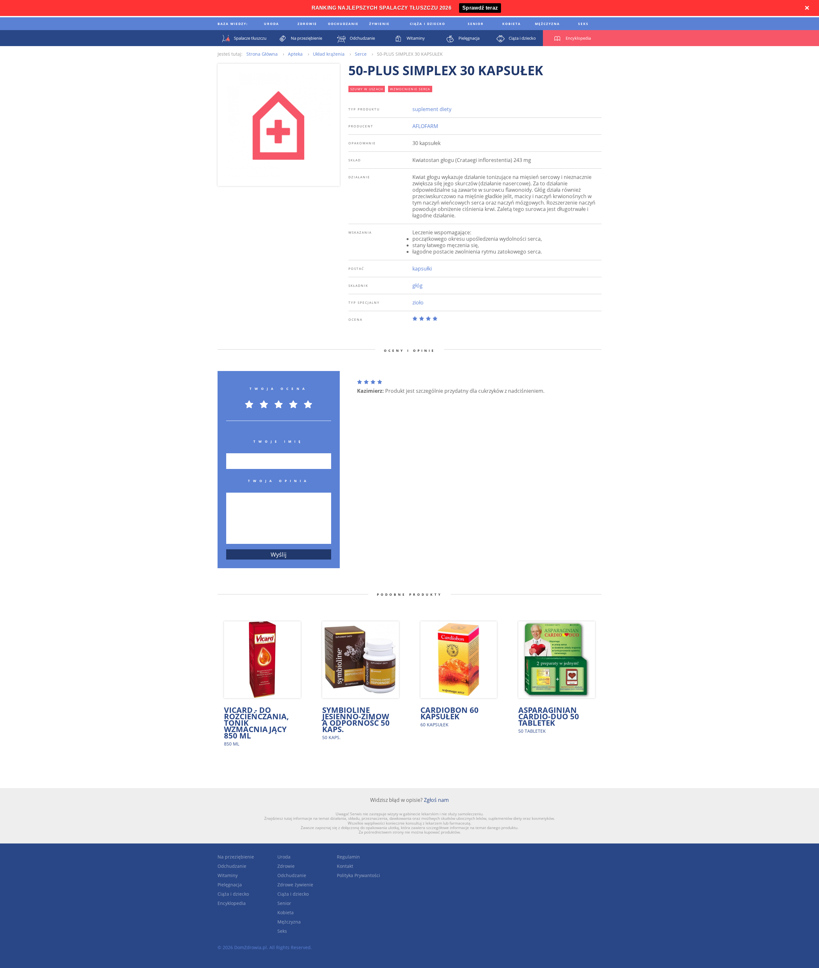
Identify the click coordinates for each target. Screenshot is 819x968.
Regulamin (348, 857)
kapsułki (422, 268)
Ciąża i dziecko (233, 894)
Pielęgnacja (230, 885)
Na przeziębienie (236, 857)
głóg (417, 285)
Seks (282, 931)
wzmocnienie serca (410, 89)
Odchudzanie (232, 866)
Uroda (283, 857)
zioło (418, 302)
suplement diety (431, 109)
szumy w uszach (366, 89)
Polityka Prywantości (358, 875)
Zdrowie (286, 866)
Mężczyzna (289, 922)
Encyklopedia (232, 903)
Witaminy (228, 875)
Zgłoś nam (436, 799)
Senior (284, 903)
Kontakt (345, 866)
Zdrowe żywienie (295, 885)
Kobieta (285, 912)
